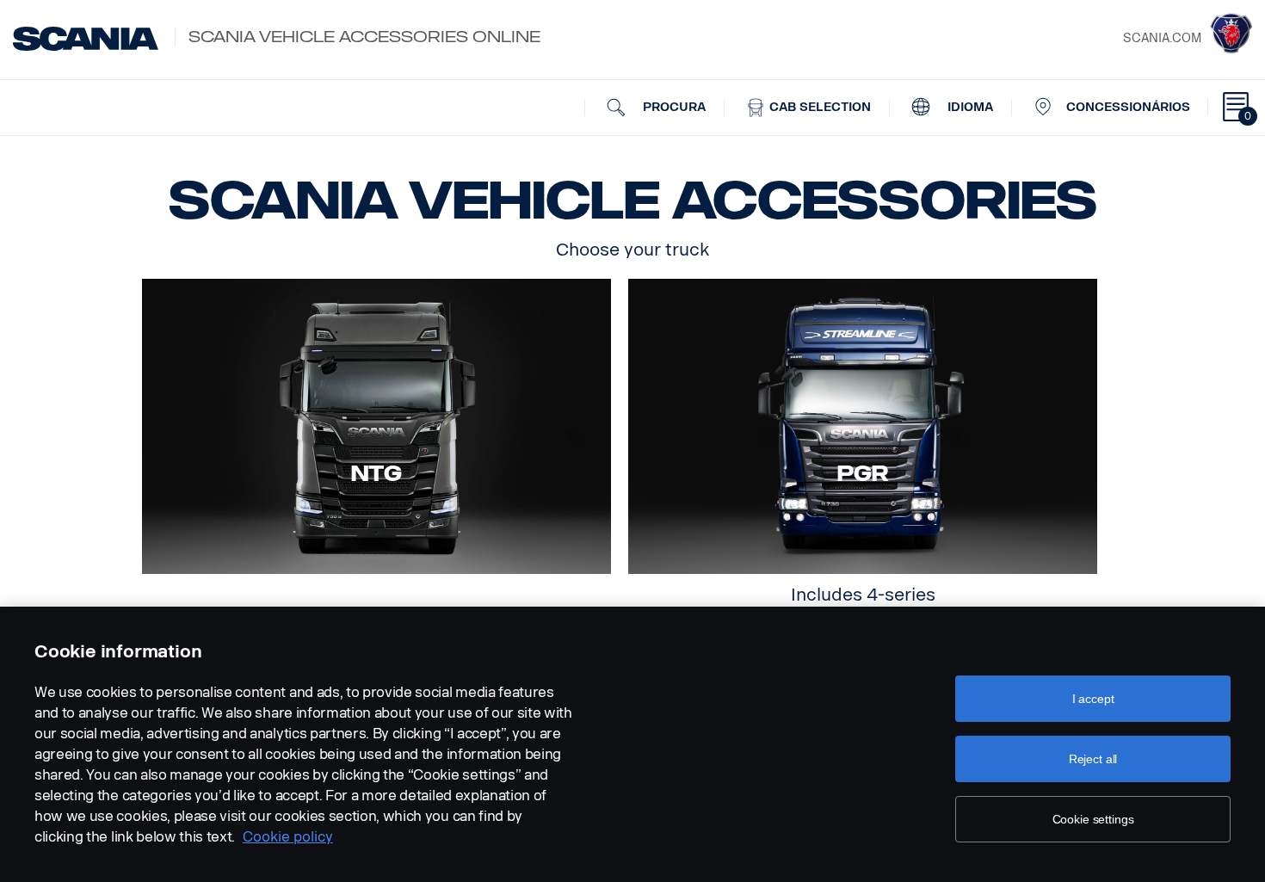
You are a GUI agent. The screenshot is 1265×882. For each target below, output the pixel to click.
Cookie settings (1093, 819)
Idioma (968, 107)
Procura (672, 107)
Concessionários (1128, 107)
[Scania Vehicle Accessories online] (85, 39)
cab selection (818, 107)
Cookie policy (288, 837)
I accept (1093, 699)
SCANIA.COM (1162, 38)
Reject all (1093, 759)
